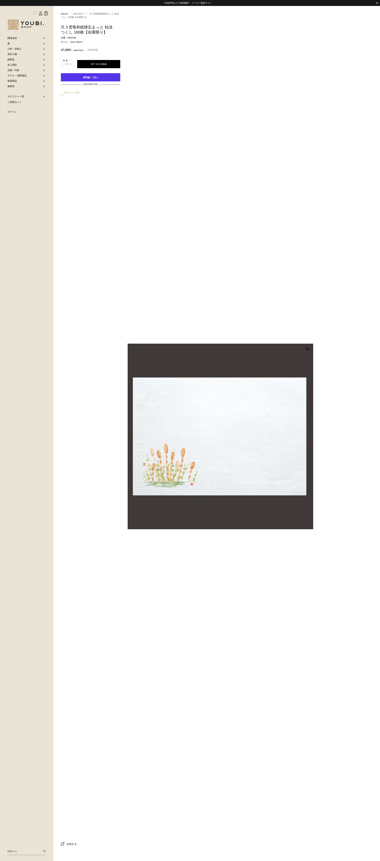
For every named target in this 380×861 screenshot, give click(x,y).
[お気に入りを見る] (35, 7)
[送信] (44, 851)
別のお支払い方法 (90, 84)
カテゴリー (78, 13)
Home (64, 13)
